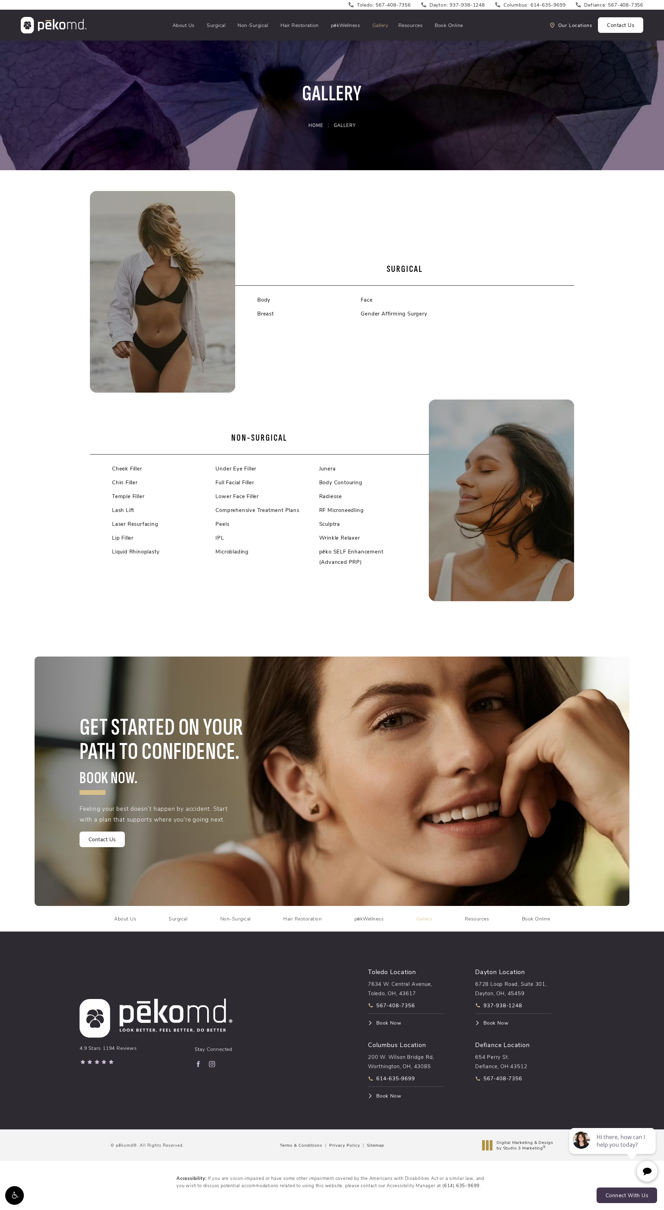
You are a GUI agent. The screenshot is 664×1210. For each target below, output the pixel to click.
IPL (219, 537)
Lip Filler (122, 537)
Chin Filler (125, 482)
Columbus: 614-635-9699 (535, 5)
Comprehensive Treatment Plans (257, 509)
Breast (265, 313)
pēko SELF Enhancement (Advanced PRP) (351, 556)
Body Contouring (340, 482)
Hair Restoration (299, 25)
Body (263, 299)
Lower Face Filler (237, 496)
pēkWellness (345, 25)
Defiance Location (502, 1045)
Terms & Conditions (301, 1145)
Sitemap (375, 1145)
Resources (410, 25)
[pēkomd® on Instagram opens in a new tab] (212, 1064)
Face (366, 299)
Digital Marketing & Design (524, 1145)
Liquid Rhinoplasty (135, 551)
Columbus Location (397, 1045)
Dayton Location (500, 972)
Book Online (449, 25)
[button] (14, 1195)
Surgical (216, 25)
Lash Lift (123, 509)
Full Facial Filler (234, 482)
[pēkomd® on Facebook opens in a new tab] (198, 1064)
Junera (327, 468)
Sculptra (329, 523)
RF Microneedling (341, 509)
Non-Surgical (253, 25)
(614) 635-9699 (461, 1185)
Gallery (380, 25)
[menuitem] (198, 1064)
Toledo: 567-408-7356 (384, 5)
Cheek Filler (127, 468)
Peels (222, 523)
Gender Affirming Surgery (394, 313)
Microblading (232, 551)
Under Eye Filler (235, 468)
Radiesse (330, 496)
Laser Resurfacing (135, 523)
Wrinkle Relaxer (339, 537)
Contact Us (620, 24)
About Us (184, 25)
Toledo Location (392, 972)
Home (315, 125)
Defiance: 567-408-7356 (613, 5)
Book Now (388, 1022)
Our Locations (575, 25)
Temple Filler (128, 496)
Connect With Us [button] (627, 1195)
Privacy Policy (344, 1145)
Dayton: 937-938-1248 (457, 5)
